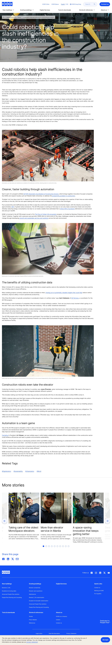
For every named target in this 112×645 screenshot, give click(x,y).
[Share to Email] (17, 558)
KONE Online (45, 4)
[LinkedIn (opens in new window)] (100, 572)
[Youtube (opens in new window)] (108, 572)
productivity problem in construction (63, 196)
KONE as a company (61, 616)
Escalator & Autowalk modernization (38, 600)
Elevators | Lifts (6, 587)
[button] (9, 10)
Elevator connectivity (34, 587)
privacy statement (32, 642)
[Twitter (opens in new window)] (104, 572)
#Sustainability (18, 471)
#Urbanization (29, 471)
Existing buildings (35, 584)
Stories (19, 17)
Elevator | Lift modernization (36, 597)
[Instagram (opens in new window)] (96, 572)
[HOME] (3, 17)
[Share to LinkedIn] (8, 558)
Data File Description (54, 633)
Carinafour (5, 435)
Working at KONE (99, 590)
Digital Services (61, 584)
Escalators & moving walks (9, 591)
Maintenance (32, 594)
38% (12, 207)
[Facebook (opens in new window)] (91, 572)
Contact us (59, 623)
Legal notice (39, 633)
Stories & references (11, 17)
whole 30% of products (67, 209)
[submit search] (95, 4)
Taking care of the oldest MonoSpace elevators (23, 529)
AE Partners (75, 298)
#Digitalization (6, 471)
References (32, 623)
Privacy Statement (71, 633)
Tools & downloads (8, 612)
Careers (58, 619)
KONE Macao (55, 4)
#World (39, 471)
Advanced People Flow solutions (10, 594)
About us (59, 612)
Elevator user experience (35, 591)
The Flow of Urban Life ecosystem (45, 214)
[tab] (43, 548)
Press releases (33, 619)
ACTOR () (41, 194)
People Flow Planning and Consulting (12, 597)
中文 (67, 4)
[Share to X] (12, 558)
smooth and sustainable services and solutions (33, 218)
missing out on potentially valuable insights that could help (64, 292)
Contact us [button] (105, 4)
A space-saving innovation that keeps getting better (86, 531)
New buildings (7, 584)
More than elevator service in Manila (52, 529)
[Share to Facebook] (3, 558)
